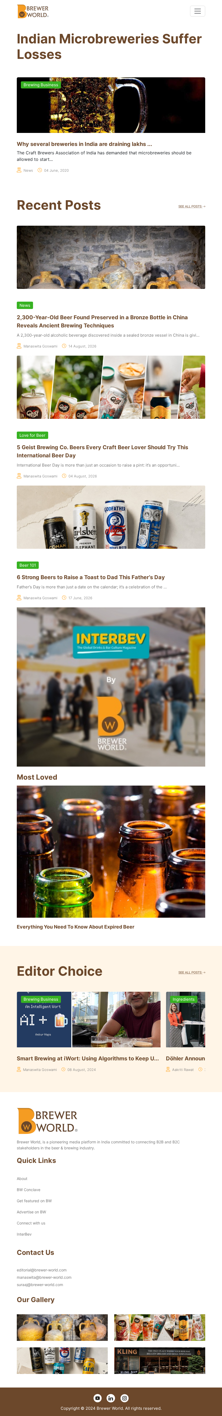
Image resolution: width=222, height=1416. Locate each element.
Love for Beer (32, 435)
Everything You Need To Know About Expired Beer (75, 927)
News (24, 305)
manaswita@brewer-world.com (44, 1277)
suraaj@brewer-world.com (40, 1284)
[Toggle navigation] (197, 11)
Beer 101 (27, 565)
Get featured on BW (34, 1200)
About (22, 1178)
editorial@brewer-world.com (42, 1270)
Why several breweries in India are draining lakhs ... (84, 144)
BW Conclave (28, 1189)
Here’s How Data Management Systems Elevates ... (84, 1058)
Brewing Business (41, 84)
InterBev (24, 1234)
